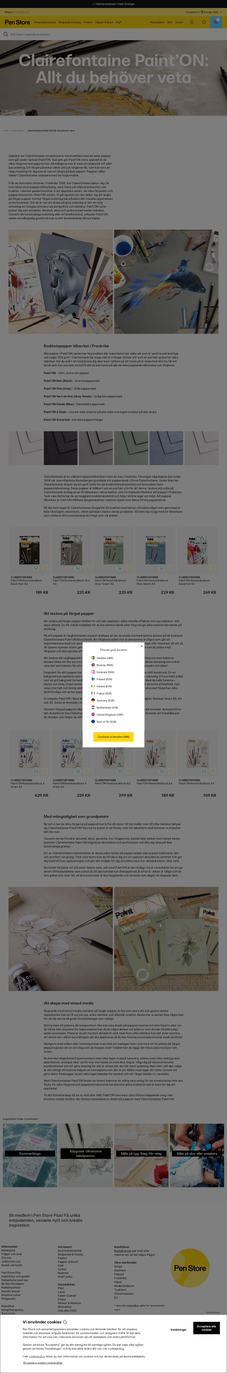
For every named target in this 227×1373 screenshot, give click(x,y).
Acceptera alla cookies (206, 1328)
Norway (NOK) (105, 665)
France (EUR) (104, 693)
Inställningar (179, 1329)
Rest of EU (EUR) (106, 721)
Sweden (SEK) (105, 657)
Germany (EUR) (106, 700)
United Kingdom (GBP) (110, 714)
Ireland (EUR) (104, 686)
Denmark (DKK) (106, 672)
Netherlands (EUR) (107, 707)
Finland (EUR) (104, 679)
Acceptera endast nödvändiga (42, 1362)
